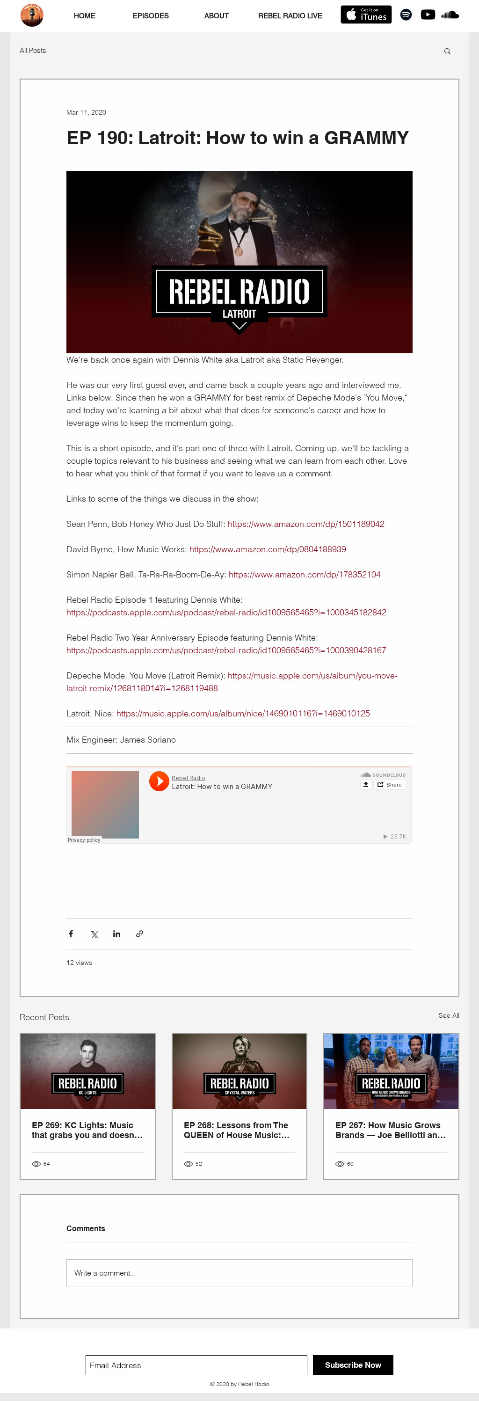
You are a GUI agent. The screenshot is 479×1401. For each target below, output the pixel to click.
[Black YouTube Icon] (428, 14)
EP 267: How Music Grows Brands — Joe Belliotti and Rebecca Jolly (389, 1130)
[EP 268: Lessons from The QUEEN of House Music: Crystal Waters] (240, 1071)
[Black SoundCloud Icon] (450, 14)
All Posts (33, 50)
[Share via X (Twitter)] (93, 933)
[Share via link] (139, 933)
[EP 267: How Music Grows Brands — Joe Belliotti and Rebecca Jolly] (391, 1071)
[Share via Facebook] (70, 933)
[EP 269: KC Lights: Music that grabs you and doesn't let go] (88, 1071)
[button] (447, 50)
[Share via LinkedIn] (116, 933)
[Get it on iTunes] (366, 14)
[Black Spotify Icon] (406, 14)
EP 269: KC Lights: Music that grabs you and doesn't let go (85, 1130)
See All (449, 1015)
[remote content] (239, 806)
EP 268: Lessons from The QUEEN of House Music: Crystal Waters (236, 1130)
